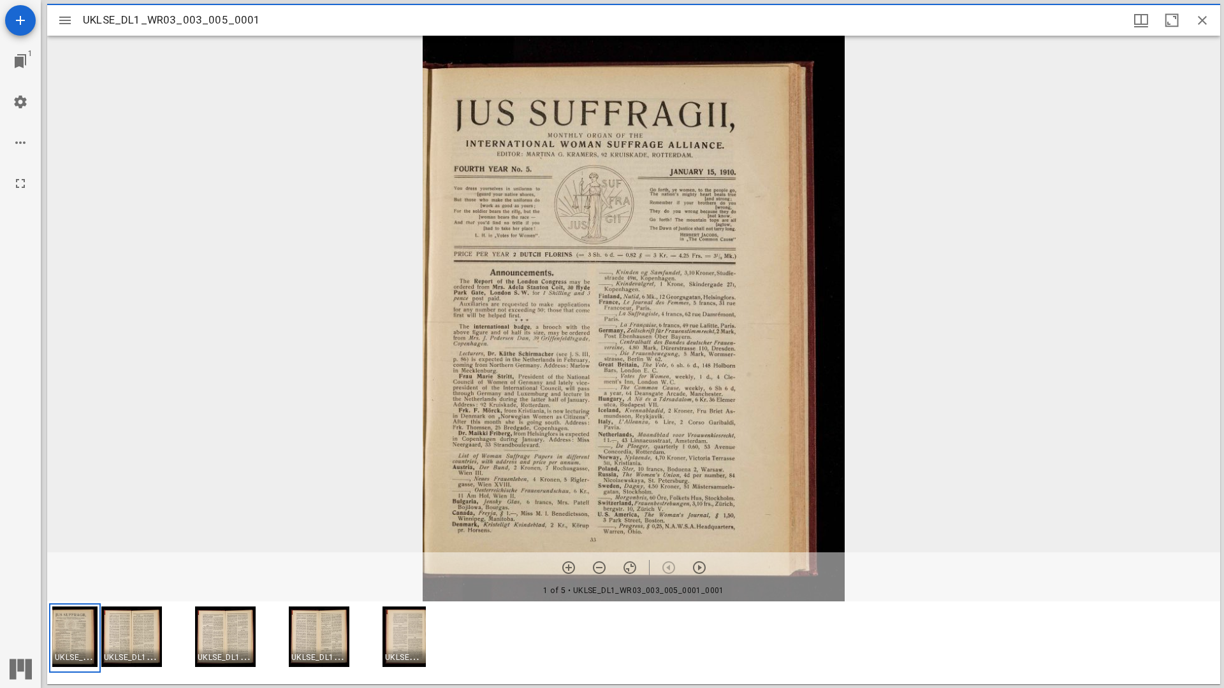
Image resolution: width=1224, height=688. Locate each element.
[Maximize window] (1171, 20)
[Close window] (1202, 20)
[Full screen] (20, 183)
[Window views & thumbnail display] (1141, 20)
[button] (75, 638)
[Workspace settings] (20, 102)
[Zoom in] (568, 567)
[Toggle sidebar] (65, 20)
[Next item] (699, 567)
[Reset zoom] (630, 567)
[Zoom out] (599, 567)
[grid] (633, 642)
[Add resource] (20, 20)
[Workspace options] (20, 142)
